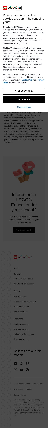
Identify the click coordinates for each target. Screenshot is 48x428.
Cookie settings (24, 107)
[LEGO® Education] (12, 8)
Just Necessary (24, 91)
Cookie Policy (28, 80)
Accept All (24, 100)
